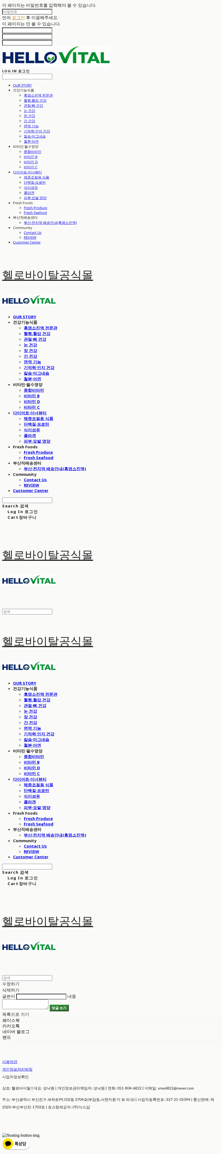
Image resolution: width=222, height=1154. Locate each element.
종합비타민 (32, 151)
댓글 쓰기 (59, 1007)
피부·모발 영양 (35, 197)
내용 (71, 996)
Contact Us (32, 232)
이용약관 (9, 1061)
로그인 (18, 18)
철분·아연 (31, 141)
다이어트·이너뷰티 (27, 172)
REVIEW (30, 237)
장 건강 (29, 115)
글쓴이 (8, 996)
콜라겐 (29, 192)
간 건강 (29, 120)
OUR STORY (22, 85)
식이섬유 (31, 187)
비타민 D (31, 161)
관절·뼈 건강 (33, 105)
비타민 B (30, 156)
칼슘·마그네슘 (35, 136)
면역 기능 (31, 126)
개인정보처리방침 (17, 1069)
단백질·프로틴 (35, 182)
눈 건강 (29, 110)
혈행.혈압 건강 (35, 100)
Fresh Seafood (35, 212)
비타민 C (30, 167)
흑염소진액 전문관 (38, 95)
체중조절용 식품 (36, 177)
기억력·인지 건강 (37, 131)
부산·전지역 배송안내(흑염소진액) (50, 222)
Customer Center (27, 242)
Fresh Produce (35, 207)
